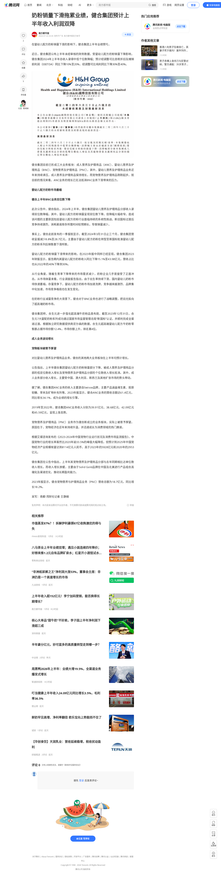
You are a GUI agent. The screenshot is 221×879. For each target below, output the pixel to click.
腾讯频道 (124, 856)
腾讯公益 (105, 856)
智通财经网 (37, 682)
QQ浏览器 (114, 856)
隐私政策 (68, 856)
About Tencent (47, 856)
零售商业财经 (38, 561)
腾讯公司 (79, 869)
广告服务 (86, 856)
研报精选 (36, 755)
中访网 (35, 658)
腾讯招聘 (95, 856)
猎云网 (35, 706)
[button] (181, 26)
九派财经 (36, 585)
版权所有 (86, 869)
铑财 (34, 730)
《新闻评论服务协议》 (72, 765)
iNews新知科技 (39, 536)
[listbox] (83, 635)
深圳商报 (36, 633)
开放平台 (77, 856)
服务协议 (59, 856)
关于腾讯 (36, 856)
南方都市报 (37, 609)
